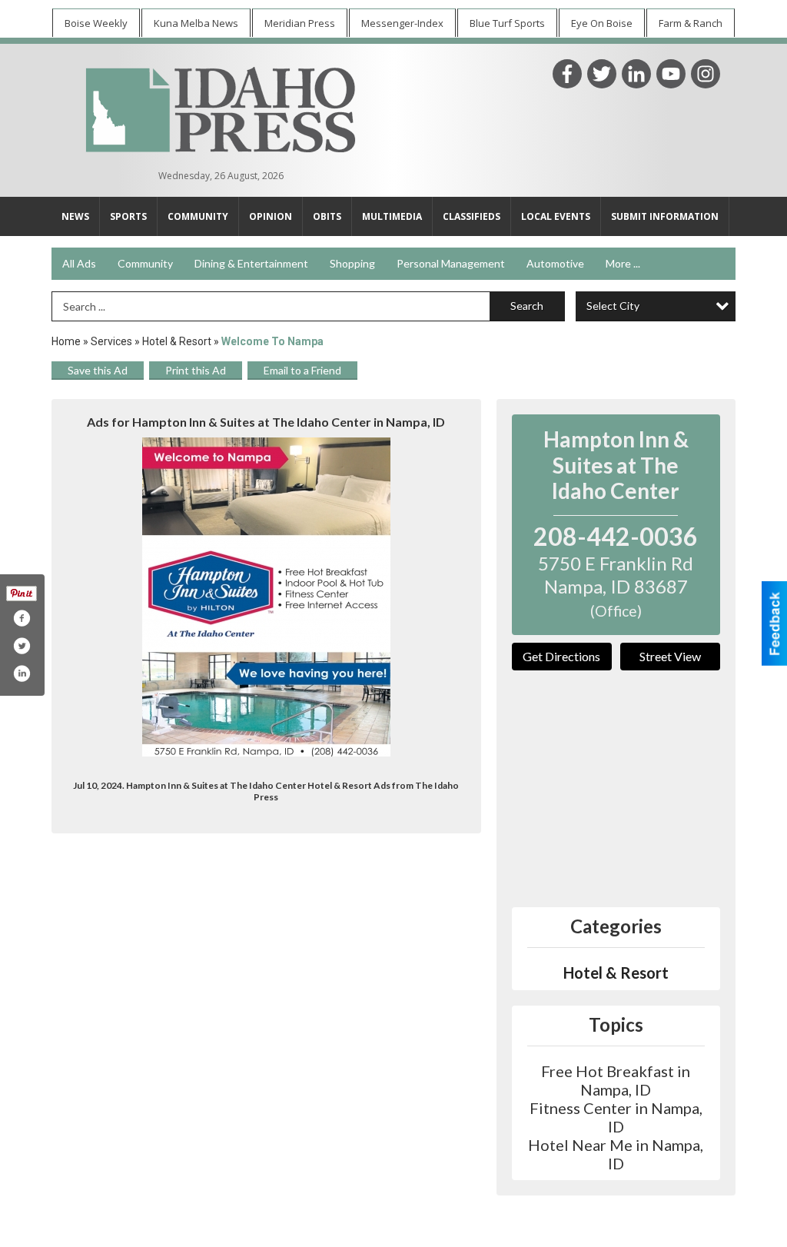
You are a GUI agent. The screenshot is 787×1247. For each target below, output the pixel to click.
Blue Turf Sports (507, 23)
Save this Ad (98, 370)
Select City (612, 305)
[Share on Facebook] (22, 618)
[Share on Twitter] (22, 646)
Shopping (352, 263)
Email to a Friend (302, 370)
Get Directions (561, 656)
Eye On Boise (602, 23)
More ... (623, 263)
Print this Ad (195, 370)
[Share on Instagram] (22, 673)
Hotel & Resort (176, 341)
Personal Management (451, 263)
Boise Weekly (96, 23)
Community (145, 263)
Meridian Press (299, 23)
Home (66, 341)
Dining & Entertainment (251, 263)
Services (111, 341)
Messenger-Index (402, 23)
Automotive (555, 263)
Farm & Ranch (690, 23)
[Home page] (220, 107)
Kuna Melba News (196, 23)
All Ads (79, 263)
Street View (670, 656)
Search (526, 305)
